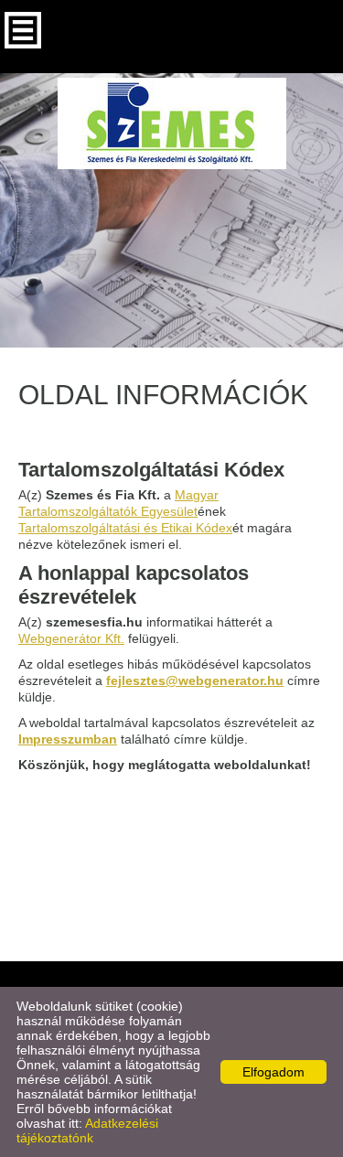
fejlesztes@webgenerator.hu (195, 680)
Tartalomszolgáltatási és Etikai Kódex (125, 527)
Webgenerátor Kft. (71, 638)
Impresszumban (67, 739)
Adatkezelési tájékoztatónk (87, 1130)
